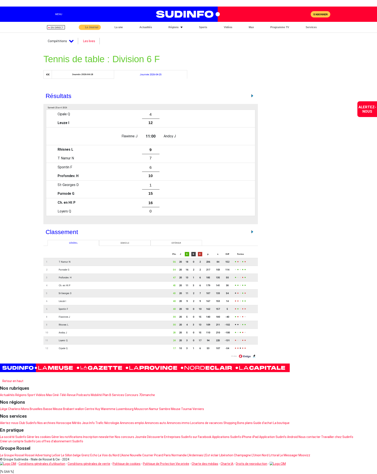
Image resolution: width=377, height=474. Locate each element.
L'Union (256, 455)
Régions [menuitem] (173, 27)
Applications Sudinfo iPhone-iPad (235, 437)
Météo (76, 423)
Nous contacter (309, 437)
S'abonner (320, 14)
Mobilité (96, 395)
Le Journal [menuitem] (91, 27)
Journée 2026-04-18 (82, 74)
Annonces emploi (132, 423)
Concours (131, 395)
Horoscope (63, 423)
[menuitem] (367, 109)
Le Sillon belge (71, 455)
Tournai (186, 409)
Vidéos (40, 395)
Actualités (7, 395)
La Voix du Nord (108, 455)
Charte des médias (205, 463)
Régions (21, 395)
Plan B (107, 395)
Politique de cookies (127, 463)
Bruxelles (36, 409)
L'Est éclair (211, 455)
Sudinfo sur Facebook (196, 437)
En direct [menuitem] (57, 27)
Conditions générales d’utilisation (42, 463)
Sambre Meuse (169, 409)
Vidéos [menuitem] (228, 27)
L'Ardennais (195, 455)
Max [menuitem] (251, 27)
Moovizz (304, 455)
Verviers (198, 409)
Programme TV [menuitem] (279, 27)
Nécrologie (111, 423)
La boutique (281, 423)
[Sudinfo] (145, 368)
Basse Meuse (52, 409)
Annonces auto (155, 423)
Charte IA (227, 463)
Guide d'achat (262, 423)
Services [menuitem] (311, 27)
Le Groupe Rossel (12, 455)
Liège (3, 409)
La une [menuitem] (119, 27)
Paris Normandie (175, 455)
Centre (89, 409)
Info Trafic (96, 423)
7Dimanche (147, 395)
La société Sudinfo (13, 437)
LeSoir (56, 455)
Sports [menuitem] (203, 27)
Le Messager (289, 455)
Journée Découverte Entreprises (157, 437)
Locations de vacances (206, 423)
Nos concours (124, 437)
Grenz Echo (89, 455)
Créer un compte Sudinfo (17, 441)
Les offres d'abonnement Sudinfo (59, 441)
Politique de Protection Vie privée (166, 463)
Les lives (89, 41)
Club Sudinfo (28, 423)
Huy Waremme (105, 409)
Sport (31, 395)
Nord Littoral (270, 455)
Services (118, 395)
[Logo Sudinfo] (186, 14)
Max (49, 395)
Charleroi (14, 409)
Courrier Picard (152, 455)
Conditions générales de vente (89, 463)
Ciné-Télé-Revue (64, 395)
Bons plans (245, 423)
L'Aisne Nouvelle (131, 455)
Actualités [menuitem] (145, 27)
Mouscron (141, 409)
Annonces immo (178, 423)
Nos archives (46, 423)
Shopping (229, 423)
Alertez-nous (9, 423)
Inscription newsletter (98, 437)
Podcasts (83, 395)
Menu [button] (58, 14)
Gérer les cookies (39, 437)
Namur (153, 409)
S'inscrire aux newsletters (22, 375)
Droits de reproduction (251, 463)
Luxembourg (125, 409)
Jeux (85, 423)
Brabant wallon (73, 409)
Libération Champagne (235, 455)
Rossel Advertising (38, 455)
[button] (326, 27)
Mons (25, 409)
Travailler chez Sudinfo (337, 437)
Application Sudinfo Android (278, 437)
